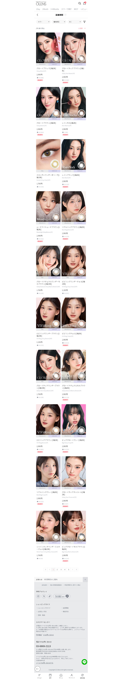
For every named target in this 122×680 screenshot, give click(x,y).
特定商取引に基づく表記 (72, 585)
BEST (76, 9)
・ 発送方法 (65, 611)
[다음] (72, 569)
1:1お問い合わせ (48, 635)
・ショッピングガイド (43, 608)
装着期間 (59, 14)
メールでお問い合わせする (44, 663)
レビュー (84, 9)
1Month (45, 9)
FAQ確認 (39, 635)
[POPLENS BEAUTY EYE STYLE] (41, 3)
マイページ (72, 678)
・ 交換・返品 (40, 615)
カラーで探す (66, 9)
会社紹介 (44, 585)
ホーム (61, 678)
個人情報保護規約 (56, 585)
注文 (50, 678)
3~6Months (55, 9)
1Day (38, 9)
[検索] (79, 3)
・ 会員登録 (65, 608)
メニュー (39, 678)
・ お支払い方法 (41, 611)
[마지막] (76, 569)
